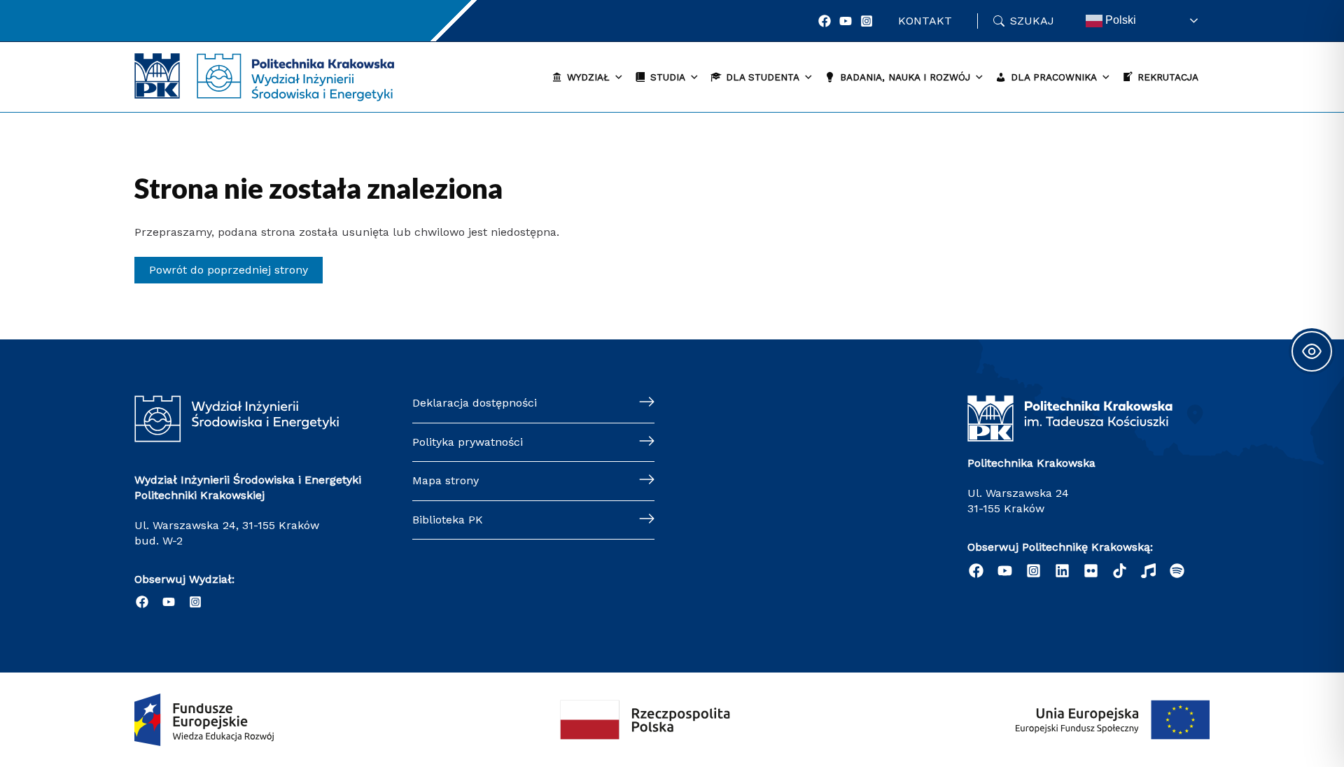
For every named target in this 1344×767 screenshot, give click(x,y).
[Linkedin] (1062, 570)
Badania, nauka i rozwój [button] (905, 77)
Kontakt (925, 20)
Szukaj (1032, 20)
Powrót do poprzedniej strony (228, 269)
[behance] (1119, 570)
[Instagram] (866, 21)
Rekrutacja (1168, 77)
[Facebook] (824, 21)
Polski (1119, 20)
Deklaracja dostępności (474, 402)
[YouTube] (845, 21)
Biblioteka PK (447, 519)
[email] (1091, 570)
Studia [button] (667, 77)
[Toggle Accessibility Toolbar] (1312, 351)
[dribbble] (1148, 570)
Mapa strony (445, 480)
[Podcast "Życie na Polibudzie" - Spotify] (1177, 570)
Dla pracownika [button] (1054, 77)
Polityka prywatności (467, 442)
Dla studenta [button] (762, 77)
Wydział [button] (588, 77)
